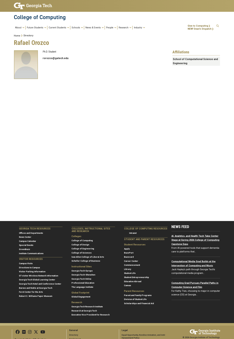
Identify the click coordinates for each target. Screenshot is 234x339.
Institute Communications (31, 253)
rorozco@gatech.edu (55, 58)
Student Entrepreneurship (136, 277)
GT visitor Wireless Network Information (38, 276)
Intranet (133, 233)
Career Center (131, 261)
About (18, 27)
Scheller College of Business (85, 261)
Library (127, 269)
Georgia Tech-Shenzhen (83, 275)
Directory (28, 35)
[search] (217, 28)
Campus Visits (26, 263)
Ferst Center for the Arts (31, 292)
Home (17, 35)
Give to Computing (198, 26)
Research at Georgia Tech (84, 311)
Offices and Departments (31, 233)
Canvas (127, 285)
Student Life (130, 273)
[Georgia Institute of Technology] (33, 4)
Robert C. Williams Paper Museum (35, 296)
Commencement (132, 265)
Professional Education (82, 283)
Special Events (26, 245)
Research (123, 27)
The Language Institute (82, 287)
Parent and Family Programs (138, 295)
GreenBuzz (24, 249)
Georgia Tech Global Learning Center (37, 279)
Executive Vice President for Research (90, 315)
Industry (138, 27)
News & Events (93, 27)
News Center (25, 237)
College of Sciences (81, 253)
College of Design (80, 244)
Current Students (57, 27)
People (109, 27)
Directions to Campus (29, 267)
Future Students (35, 27)
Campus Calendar (27, 241)
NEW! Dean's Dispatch (200, 29)
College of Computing (40, 17)
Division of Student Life (135, 299)
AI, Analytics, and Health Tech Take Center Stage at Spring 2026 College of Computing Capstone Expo (195, 240)
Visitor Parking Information (32, 271)
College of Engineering (82, 248)
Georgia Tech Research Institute (87, 306)
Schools (76, 27)
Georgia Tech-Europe (82, 271)
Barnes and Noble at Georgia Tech (35, 288)
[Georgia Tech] (205, 331)
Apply (127, 249)
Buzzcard (129, 257)
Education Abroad (132, 281)
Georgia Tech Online (81, 279)
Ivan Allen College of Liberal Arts (87, 257)
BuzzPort (128, 253)
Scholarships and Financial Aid (139, 303)
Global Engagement (80, 297)
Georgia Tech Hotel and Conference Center (40, 284)
